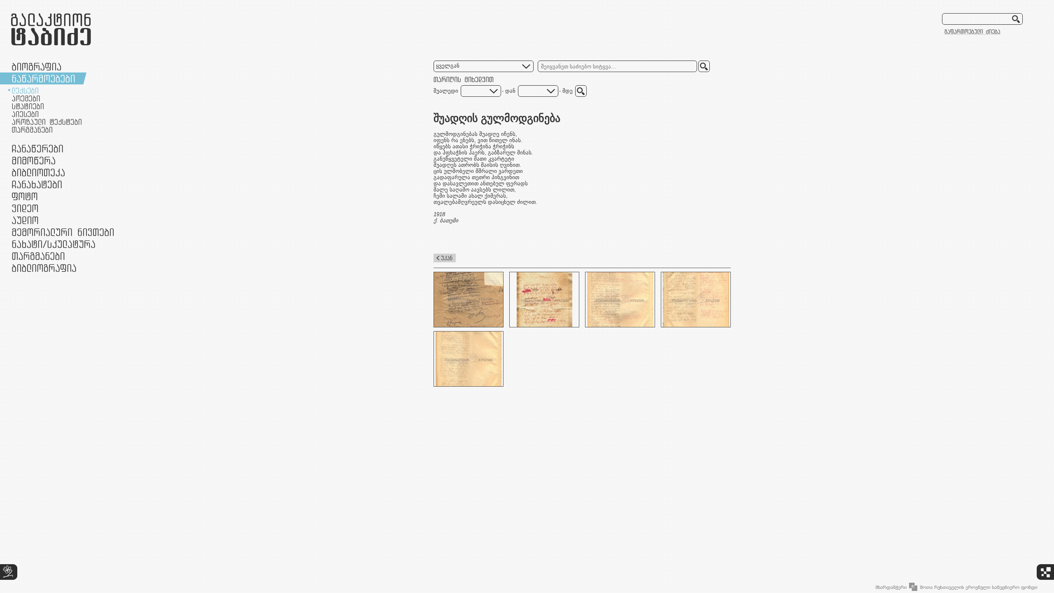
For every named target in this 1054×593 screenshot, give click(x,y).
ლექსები (25, 90)
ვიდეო (25, 208)
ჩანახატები (37, 184)
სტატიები (28, 106)
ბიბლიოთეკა (38, 172)
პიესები (25, 114)
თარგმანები (32, 130)
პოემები (26, 98)
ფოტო (25, 196)
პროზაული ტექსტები (47, 122)
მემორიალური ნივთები (63, 232)
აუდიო (25, 220)
